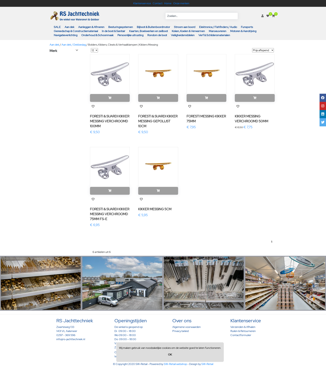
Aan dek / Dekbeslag (73, 44)
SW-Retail (207, 364)
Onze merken (181, 3)
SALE (57, 27)
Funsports (247, 27)
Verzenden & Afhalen (242, 327)
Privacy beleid (180, 331)
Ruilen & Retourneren (243, 331)
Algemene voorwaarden (186, 327)
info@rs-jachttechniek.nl (70, 339)
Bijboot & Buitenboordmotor (153, 27)
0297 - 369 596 (65, 335)
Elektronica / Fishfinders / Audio (218, 27)
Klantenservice (142, 3)
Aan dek (69, 27)
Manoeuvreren (217, 31)
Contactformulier (240, 335)
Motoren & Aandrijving (243, 31)
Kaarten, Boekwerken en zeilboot (148, 31)
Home (167, 3)
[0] (267, 16)
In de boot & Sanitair (113, 31)
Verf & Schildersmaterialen (214, 35)
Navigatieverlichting (65, 35)
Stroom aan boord (184, 27)
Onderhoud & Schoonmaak (97, 35)
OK (170, 354)
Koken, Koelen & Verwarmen (188, 31)
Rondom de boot (157, 35)
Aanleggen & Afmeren (91, 27)
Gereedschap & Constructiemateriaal (76, 31)
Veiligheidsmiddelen (183, 35)
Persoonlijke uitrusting (130, 35)
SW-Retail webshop (175, 364)
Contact (157, 3)
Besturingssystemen (120, 27)
